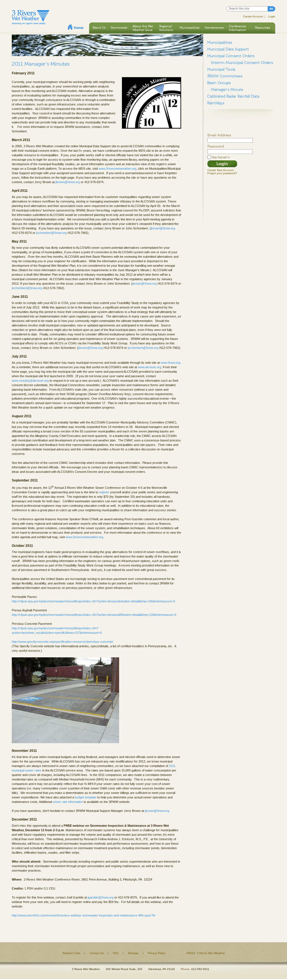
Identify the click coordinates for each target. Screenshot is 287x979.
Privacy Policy (156, 953)
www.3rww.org (170, 362)
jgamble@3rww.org (101, 897)
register (104, 492)
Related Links (71, 953)
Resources (262, 27)
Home (76, 27)
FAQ (116, 953)
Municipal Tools (221, 69)
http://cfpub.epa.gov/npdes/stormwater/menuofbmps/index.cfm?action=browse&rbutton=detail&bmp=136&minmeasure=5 (93, 601)
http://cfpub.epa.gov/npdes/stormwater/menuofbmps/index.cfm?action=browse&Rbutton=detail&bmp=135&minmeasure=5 (94, 614)
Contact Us (96, 953)
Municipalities (190, 27)
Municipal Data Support (228, 49)
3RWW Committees (224, 76)
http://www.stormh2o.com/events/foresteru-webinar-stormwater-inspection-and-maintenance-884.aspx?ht (83, 915)
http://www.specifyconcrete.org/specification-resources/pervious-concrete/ (62, 641)
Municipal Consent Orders (230, 56)
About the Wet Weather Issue (143, 28)
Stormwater (119, 27)
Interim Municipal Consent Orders (242, 62)
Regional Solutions (166, 28)
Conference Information (237, 28)
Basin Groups (219, 82)
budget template (85, 797)
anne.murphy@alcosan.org (30, 380)
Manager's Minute (227, 89)
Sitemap (133, 953)
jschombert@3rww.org (51, 232)
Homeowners (214, 27)
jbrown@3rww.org (67, 182)
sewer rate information (68, 801)
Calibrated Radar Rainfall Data (233, 96)
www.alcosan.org (149, 367)
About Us (99, 27)
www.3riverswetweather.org (117, 168)
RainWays (215, 103)
